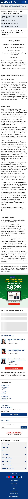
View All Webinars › (14, 368)
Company (14, 485)
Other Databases (7, 465)
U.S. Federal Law (7, 458)
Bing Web (3, 393)
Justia (2, 5)
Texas (9, 6)
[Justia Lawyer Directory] (21, 477)
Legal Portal (14, 483)
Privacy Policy (14, 493)
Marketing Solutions (8, 468)
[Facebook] (11, 477)
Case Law (11, 5)
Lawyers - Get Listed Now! (14, 432)
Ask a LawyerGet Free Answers (6, 406)
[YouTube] (9, 477)
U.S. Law (6, 5)
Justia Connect (14, 480)
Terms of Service (14, 491)
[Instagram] (13, 477)
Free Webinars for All (7, 336)
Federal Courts (18, 5)
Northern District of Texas (17, 6)
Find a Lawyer (5, 420)
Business (4, 451)
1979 (25, 6)
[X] (19, 477)
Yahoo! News (4, 400)
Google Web (4, 392)
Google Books (4, 387)
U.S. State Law (6, 461)
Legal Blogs (4, 389)
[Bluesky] (17, 477)
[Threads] (15, 477)
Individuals (5, 447)
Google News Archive (6, 398)
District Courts (4, 6)
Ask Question (14, 414)
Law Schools (5, 454)
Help (14, 488)
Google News (4, 396)
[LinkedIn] (7, 477)
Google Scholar (5, 385)
